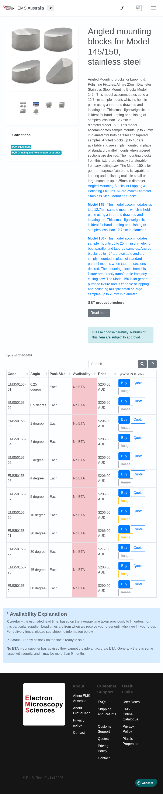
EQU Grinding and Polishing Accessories (36, 152)
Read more (99, 313)
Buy (124, 383)
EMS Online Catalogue (130, 714)
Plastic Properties (130, 741)
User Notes (131, 702)
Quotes (103, 739)
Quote (138, 383)
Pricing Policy (103, 748)
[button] (120, 8)
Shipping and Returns (107, 711)
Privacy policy (78, 723)
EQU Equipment (21, 146)
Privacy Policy (128, 729)
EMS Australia (30, 8)
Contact (79, 732)
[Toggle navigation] (154, 8)
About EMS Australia (81, 698)
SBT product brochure (106, 302)
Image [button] (126, 500)
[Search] (142, 364)
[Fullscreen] (152, 364)
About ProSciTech (81, 710)
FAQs (102, 702)
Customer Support (105, 729)
